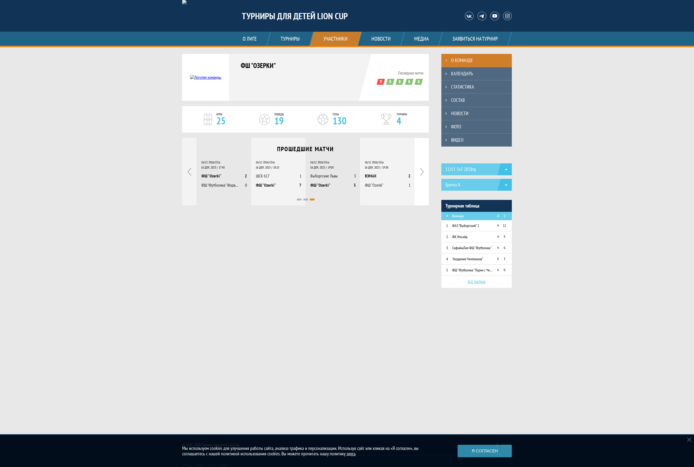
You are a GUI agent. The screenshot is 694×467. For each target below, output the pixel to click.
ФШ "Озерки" (258, 65)
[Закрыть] (689, 439)
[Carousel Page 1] (299, 199)
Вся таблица (477, 282)
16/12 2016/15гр (210, 162)
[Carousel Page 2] (305, 199)
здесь (351, 453)
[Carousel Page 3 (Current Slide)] (312, 199)
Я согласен (485, 451)
